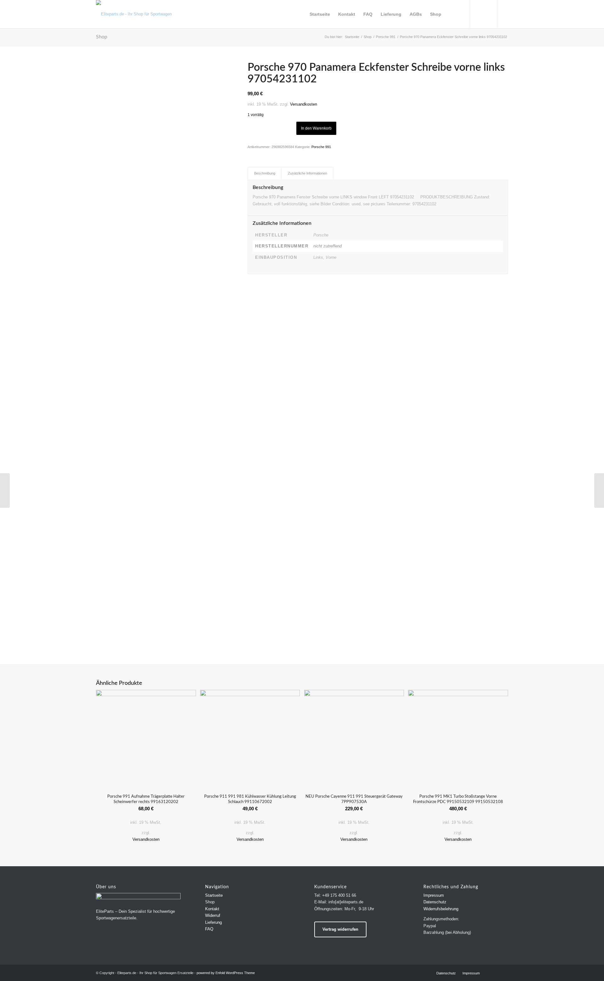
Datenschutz (434, 902)
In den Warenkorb (316, 128)
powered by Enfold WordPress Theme (226, 973)
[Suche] (451, 14)
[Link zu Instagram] (508, 14)
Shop (101, 36)
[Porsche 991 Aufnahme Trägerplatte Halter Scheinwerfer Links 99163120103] (5, 490)
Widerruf (212, 915)
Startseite (214, 895)
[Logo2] (138, 14)
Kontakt (212, 908)
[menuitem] (319, 14)
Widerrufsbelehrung (440, 908)
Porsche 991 (321, 147)
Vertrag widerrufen (340, 929)
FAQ (209, 929)
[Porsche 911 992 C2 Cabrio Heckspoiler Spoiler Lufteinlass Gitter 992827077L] (599, 490)
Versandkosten (303, 104)
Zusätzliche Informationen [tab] (307, 173)
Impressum (433, 895)
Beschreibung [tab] (264, 173)
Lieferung (213, 922)
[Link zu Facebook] (517, 14)
